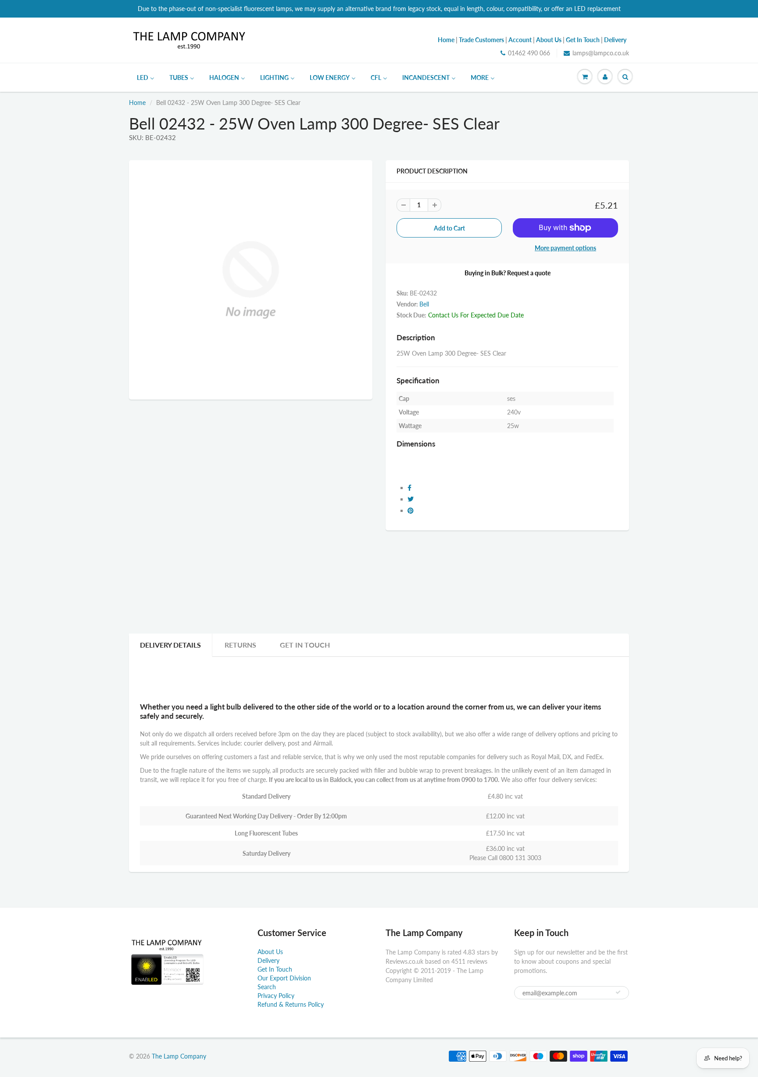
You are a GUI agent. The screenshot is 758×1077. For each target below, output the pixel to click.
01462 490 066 (529, 53)
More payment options (565, 248)
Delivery (268, 960)
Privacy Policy (275, 995)
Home (137, 102)
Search (266, 987)
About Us (270, 951)
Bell (424, 304)
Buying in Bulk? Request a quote (508, 273)
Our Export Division (284, 978)
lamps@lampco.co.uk (600, 53)
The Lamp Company (179, 1056)
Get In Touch (305, 645)
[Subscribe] (618, 992)
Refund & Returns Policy (290, 1004)
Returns (240, 645)
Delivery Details (170, 645)
